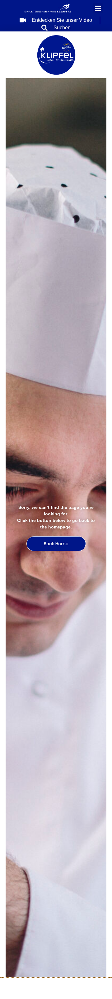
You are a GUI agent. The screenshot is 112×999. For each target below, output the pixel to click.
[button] (98, 8)
